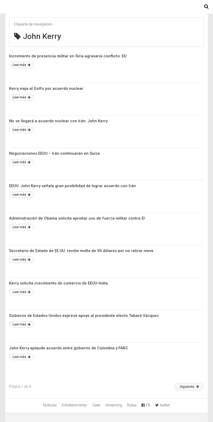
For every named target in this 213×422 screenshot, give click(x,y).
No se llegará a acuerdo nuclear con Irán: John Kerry (58, 121)
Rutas (132, 405)
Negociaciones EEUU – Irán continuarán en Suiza (54, 153)
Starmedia (106, 7)
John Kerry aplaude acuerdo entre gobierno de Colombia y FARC (68, 348)
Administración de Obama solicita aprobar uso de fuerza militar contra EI (77, 218)
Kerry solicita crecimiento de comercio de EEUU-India (58, 283)
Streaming (113, 405)
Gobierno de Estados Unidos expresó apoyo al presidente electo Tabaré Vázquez (84, 315)
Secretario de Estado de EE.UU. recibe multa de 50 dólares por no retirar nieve (81, 250)
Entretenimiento (74, 405)
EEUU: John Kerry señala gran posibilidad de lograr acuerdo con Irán (72, 185)
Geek (96, 405)
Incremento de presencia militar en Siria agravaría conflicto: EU (68, 56)
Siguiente (187, 387)
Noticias (50, 405)
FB (148, 405)
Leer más (20, 65)
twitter (165, 405)
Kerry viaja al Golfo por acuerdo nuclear (46, 88)
